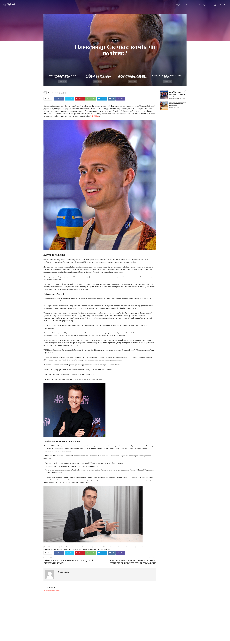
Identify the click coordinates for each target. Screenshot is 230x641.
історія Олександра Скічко (114, 546)
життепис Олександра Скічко (84, 546)
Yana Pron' (52, 93)
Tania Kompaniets (174, 98)
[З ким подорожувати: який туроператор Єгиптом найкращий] (164, 105)
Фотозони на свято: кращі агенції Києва (63, 76)
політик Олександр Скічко (89, 549)
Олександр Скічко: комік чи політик (53, 549)
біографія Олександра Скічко (51, 546)
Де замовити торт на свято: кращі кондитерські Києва (132, 76)
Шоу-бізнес (115, 40)
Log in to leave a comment (52, 590)
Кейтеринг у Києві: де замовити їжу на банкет (98, 76)
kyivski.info (94, 116)
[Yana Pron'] (45, 93)
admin (171, 107)
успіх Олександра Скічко (104, 549)
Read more (63, 81)
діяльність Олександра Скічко (68, 546)
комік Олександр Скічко (129, 546)
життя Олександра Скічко (100, 546)
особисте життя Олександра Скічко (72, 549)
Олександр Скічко (141, 546)
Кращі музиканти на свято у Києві (167, 76)
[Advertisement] (173, 125)
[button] (214, 4)
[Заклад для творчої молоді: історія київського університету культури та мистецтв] (164, 94)
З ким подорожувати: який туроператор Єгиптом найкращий (177, 103)
